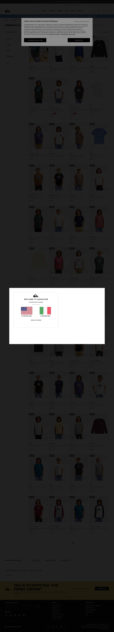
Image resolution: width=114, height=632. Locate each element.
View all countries (36, 320)
